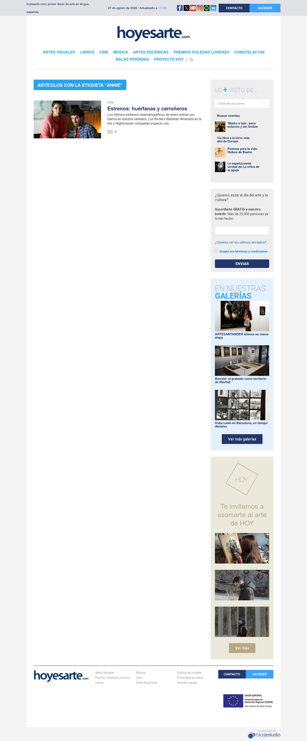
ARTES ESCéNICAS (151, 52)
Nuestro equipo (187, 682)
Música (141, 672)
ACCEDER (265, 8)
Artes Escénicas (146, 682)
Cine (110, 102)
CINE (103, 52)
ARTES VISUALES (59, 52)
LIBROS (87, 52)
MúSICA (120, 52)
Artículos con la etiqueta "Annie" (80, 85)
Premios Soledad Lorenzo (112, 677)
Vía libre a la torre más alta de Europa (233, 139)
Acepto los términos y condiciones (243, 251)
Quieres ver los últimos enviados (241, 242)
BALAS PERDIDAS (132, 59)
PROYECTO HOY (169, 59)
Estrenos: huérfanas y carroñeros (147, 108)
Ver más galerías (242, 439)
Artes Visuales (104, 672)
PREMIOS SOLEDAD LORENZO (201, 52)
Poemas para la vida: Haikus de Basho (242, 150)
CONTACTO (234, 8)
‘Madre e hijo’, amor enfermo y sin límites (242, 124)
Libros (99, 682)
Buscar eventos (228, 115)
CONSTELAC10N (249, 52)
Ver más (242, 648)
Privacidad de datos (190, 677)
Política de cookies (189, 672)
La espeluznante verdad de (243, 167)
